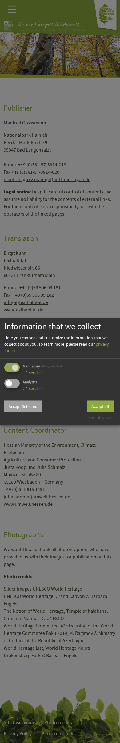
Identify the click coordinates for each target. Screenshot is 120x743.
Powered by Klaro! (100, 418)
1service (32, 373)
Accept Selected (23, 406)
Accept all (100, 406)
